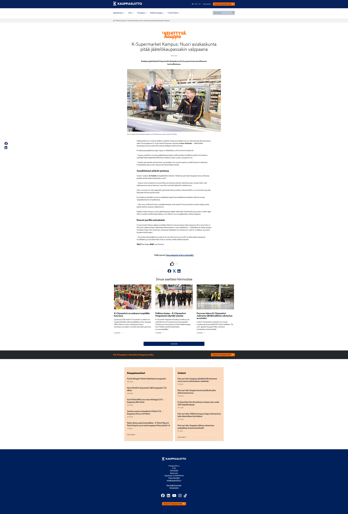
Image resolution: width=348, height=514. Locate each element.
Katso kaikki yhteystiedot (174, 485)
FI (192, 4)
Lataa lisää (174, 344)
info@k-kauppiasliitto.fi (174, 481)
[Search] (233, 13)
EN (196, 4)
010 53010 (176, 478)
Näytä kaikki (130, 435)
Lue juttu (117, 333)
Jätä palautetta (174, 488)
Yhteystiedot (207, 4)
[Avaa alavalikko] (124, 13)
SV (200, 4)
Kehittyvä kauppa (120, 20)
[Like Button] (172, 263)
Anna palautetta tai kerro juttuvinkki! (180, 255)
